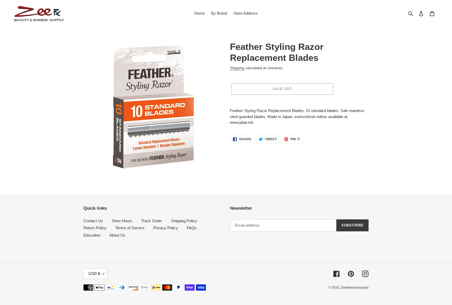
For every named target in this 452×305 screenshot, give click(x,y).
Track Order (151, 221)
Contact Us (93, 221)
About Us (117, 235)
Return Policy (94, 228)
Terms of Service (129, 228)
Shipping (237, 68)
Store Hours (122, 221)
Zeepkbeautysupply (355, 287)
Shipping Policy (184, 221)
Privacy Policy (165, 228)
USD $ (94, 273)
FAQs (192, 228)
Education (91, 235)
